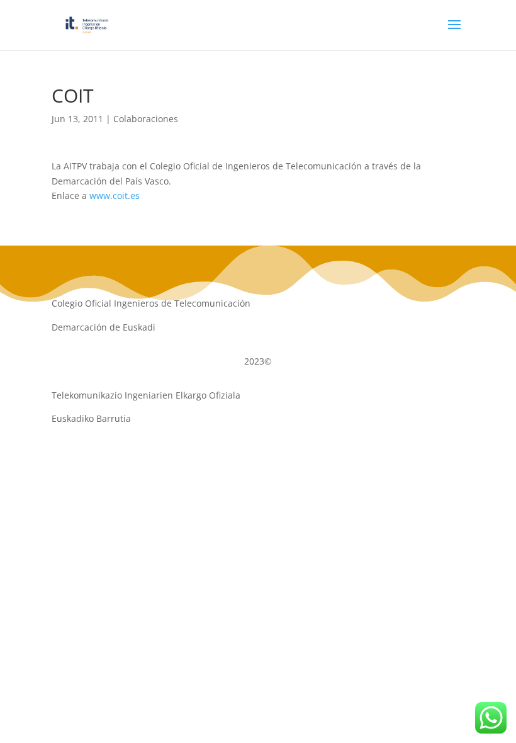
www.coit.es (114, 195)
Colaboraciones (145, 119)
